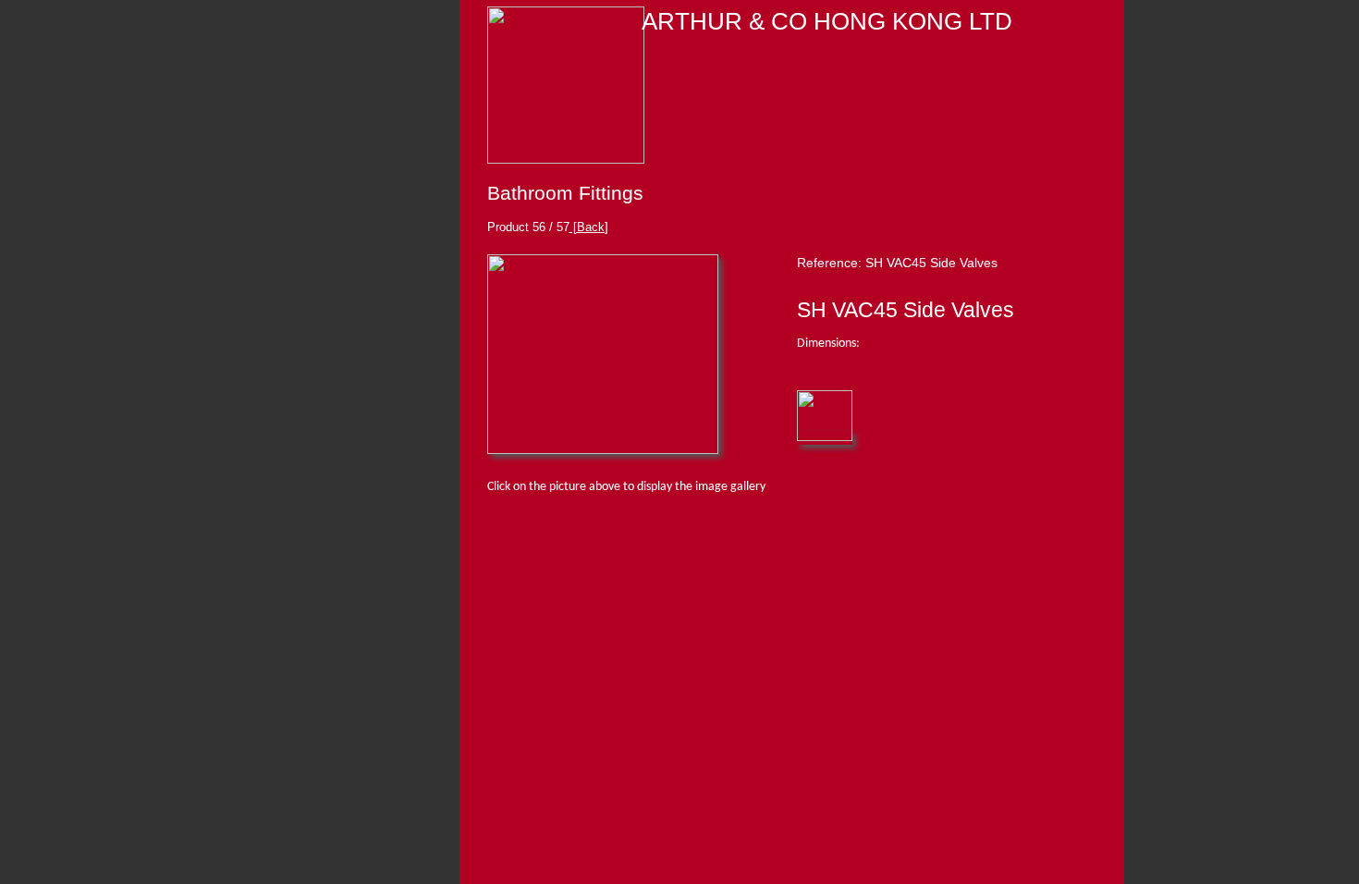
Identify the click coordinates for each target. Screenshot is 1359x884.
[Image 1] (602, 451)
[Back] (588, 227)
